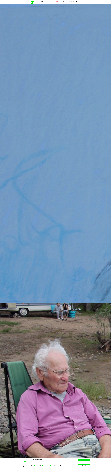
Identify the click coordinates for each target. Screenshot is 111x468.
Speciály (68, 1)
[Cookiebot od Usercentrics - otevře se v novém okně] (25, 466)
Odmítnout (84, 465)
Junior (60, 1)
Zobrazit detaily (65, 465)
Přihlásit (73, 1)
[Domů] (34, 2)
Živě (57, 1)
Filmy (64, 1)
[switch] (43, 465)
